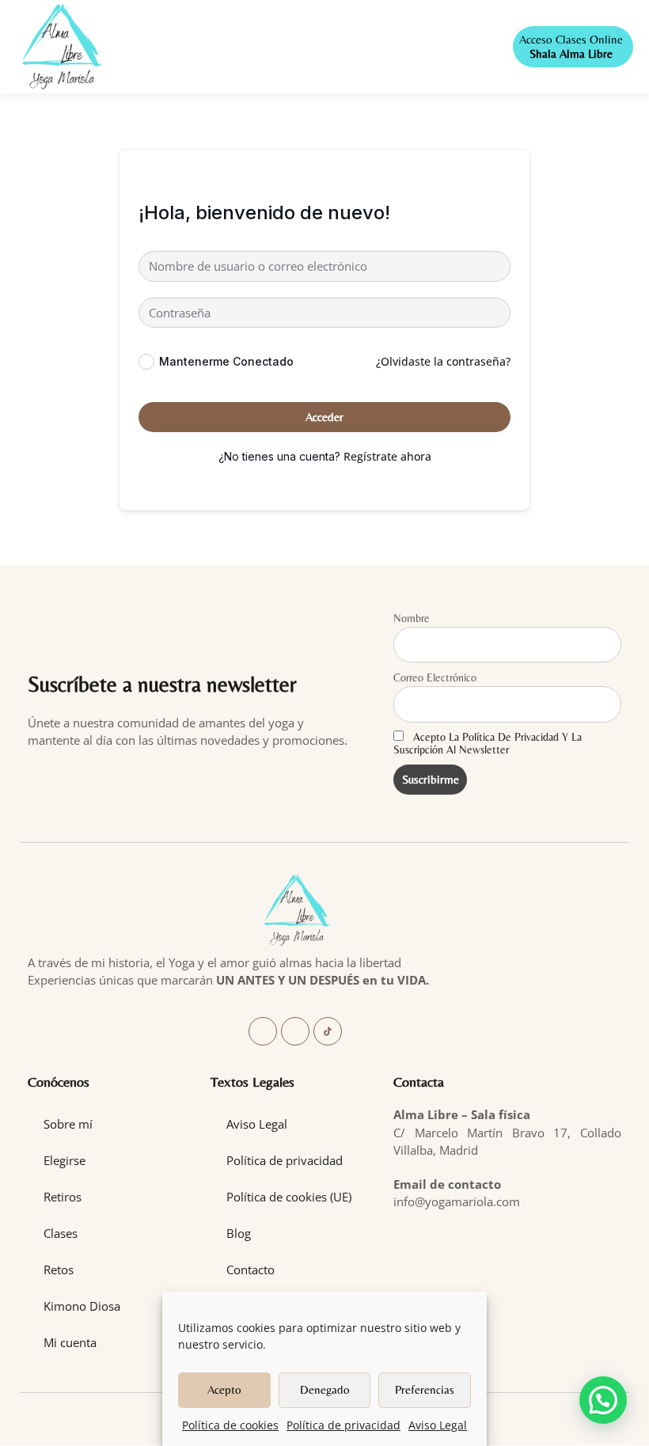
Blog (238, 1233)
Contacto (250, 1269)
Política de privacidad (343, 1425)
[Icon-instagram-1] (295, 1031)
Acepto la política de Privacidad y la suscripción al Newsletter (487, 743)
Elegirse (64, 1160)
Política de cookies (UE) (288, 1197)
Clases (61, 1233)
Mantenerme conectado (226, 361)
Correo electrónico (434, 677)
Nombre (411, 618)
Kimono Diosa (82, 1306)
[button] (308, 47)
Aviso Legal (437, 1425)
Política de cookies (230, 1425)
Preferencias (424, 1389)
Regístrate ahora (387, 456)
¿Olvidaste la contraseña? (443, 361)
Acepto (224, 1389)
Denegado (325, 1389)
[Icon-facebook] (263, 1031)
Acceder (324, 416)
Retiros (63, 1197)
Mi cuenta (70, 1342)
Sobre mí (68, 1124)
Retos (59, 1269)
